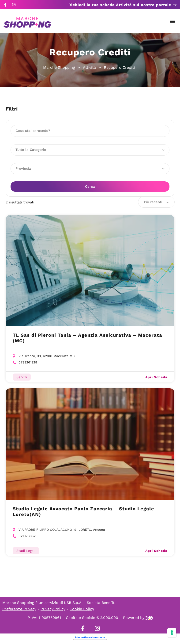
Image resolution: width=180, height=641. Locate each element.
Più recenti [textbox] (153, 202)
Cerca (90, 186)
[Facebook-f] (5, 5)
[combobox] (156, 202)
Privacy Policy (53, 609)
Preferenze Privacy (19, 609)
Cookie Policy (82, 609)
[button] (172, 21)
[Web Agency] (149, 617)
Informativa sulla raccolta (90, 637)
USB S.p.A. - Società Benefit (89, 602)
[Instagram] (14, 5)
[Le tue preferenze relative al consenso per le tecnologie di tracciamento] (171, 632)
